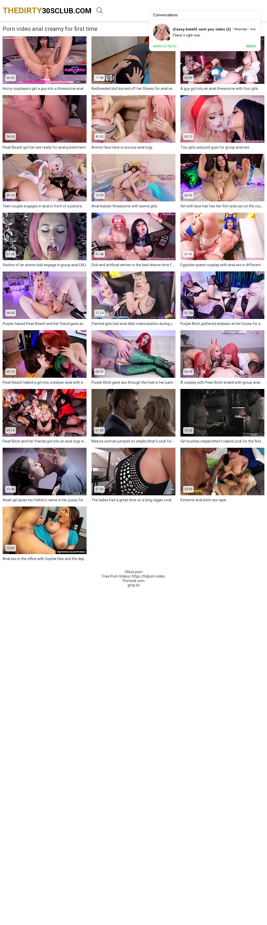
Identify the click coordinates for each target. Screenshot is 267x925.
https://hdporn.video (148, 576)
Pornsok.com (133, 581)
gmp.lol (133, 585)
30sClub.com (47, 10)
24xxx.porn (134, 572)
